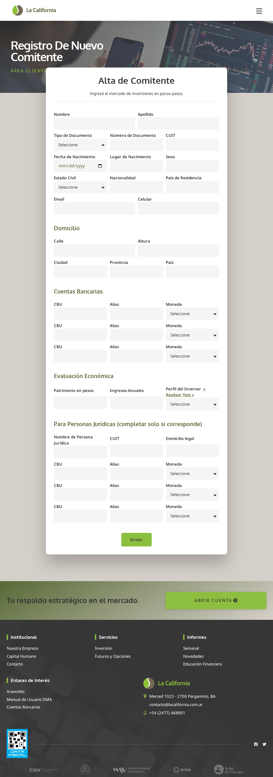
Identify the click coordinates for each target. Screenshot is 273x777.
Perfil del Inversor (186, 392)
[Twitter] (264, 744)
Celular (145, 199)
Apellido (145, 114)
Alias (114, 304)
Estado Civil (65, 177)
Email (59, 199)
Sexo (170, 156)
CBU (58, 304)
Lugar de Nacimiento (130, 156)
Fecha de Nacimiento (74, 156)
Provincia (119, 262)
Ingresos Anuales (127, 390)
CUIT (170, 135)
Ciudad (60, 262)
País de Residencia (184, 177)
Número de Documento (133, 135)
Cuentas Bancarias (23, 706)
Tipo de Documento (73, 135)
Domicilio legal (180, 438)
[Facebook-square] (256, 744)
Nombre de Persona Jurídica (73, 440)
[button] (259, 10)
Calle (58, 241)
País (170, 262)
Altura (144, 241)
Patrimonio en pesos (74, 390)
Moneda (174, 304)
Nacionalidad (122, 177)
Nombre (62, 114)
